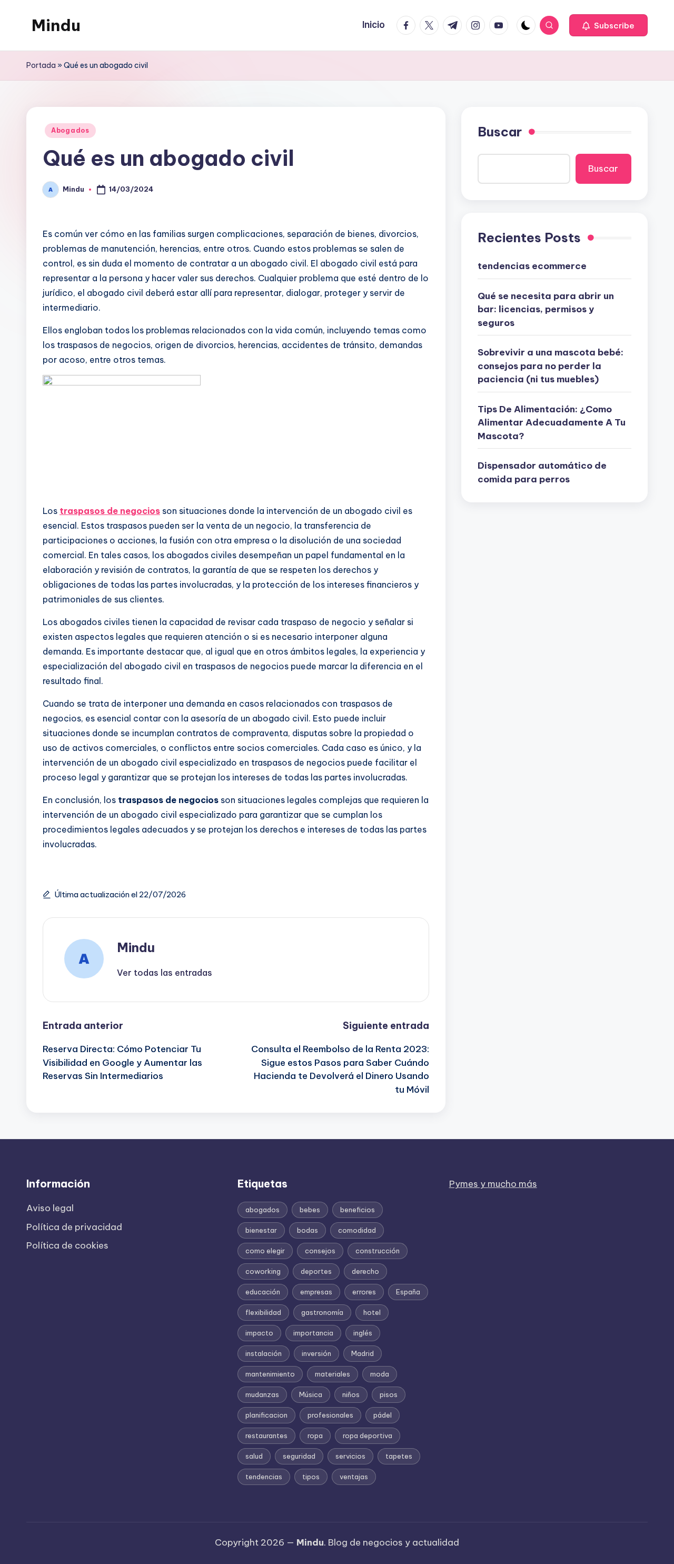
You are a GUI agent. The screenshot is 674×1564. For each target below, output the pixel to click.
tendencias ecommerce (532, 266)
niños (351, 1394)
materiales (332, 1374)
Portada (41, 65)
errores (364, 1292)
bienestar (261, 1230)
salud (254, 1456)
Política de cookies (67, 1245)
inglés (362, 1333)
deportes (316, 1271)
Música (310, 1394)
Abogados (70, 130)
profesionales (330, 1415)
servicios (350, 1456)
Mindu (56, 25)
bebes (310, 1209)
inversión (316, 1353)
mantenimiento (270, 1374)
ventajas (354, 1476)
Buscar (500, 132)
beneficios (357, 1209)
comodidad (357, 1230)
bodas (307, 1230)
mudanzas (262, 1394)
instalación (263, 1353)
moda (379, 1374)
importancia (313, 1333)
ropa (315, 1435)
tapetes (398, 1456)
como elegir (265, 1250)
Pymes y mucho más (493, 1184)
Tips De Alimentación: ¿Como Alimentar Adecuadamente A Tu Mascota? (552, 422)
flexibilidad (263, 1312)
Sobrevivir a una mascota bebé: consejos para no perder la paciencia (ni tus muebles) (550, 366)
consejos (320, 1250)
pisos (389, 1394)
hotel (372, 1312)
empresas (316, 1292)
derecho (365, 1271)
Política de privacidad (74, 1227)
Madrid (362, 1353)
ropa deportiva (367, 1435)
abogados (262, 1209)
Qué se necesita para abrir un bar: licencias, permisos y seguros (546, 309)
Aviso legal (50, 1208)
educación (262, 1292)
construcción (377, 1250)
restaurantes (266, 1435)
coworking (263, 1271)
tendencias (263, 1476)
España (408, 1292)
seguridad (299, 1456)
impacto (259, 1333)
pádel (382, 1415)
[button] (608, 25)
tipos (311, 1476)
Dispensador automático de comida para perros (542, 472)
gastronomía (322, 1312)
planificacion (266, 1415)
